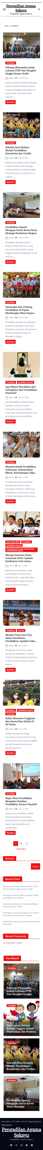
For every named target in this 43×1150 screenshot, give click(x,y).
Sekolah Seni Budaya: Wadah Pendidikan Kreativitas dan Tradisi (18, 150)
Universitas (11, 714)
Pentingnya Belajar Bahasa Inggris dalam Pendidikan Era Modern (21, 896)
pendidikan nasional (25, 382)
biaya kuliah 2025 (13, 542)
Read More (10, 102)
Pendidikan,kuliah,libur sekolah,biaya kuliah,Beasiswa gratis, (20, 550)
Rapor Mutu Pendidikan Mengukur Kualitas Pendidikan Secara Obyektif (21, 801)
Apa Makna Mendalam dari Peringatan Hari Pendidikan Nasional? (21, 389)
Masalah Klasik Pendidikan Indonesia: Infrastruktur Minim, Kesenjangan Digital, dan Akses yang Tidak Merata (21, 472)
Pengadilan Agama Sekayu (21, 8)
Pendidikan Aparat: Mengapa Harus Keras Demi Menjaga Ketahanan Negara (21, 230)
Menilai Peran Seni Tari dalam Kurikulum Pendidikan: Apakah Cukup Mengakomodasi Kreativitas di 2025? (21, 641)
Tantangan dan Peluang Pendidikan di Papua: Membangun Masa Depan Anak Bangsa (19, 311)
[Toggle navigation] (4, 9)
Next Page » (21, 848)
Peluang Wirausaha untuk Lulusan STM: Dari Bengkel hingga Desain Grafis (20, 70)
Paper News (34, 1121)
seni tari (21, 630)
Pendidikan (11, 63)
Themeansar (6, 1124)
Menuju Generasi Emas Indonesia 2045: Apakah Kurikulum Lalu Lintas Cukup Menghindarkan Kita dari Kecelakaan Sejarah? (20, 561)
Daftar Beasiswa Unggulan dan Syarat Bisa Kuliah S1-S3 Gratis (20, 721)
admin (11, 78)
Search (9, 858)
